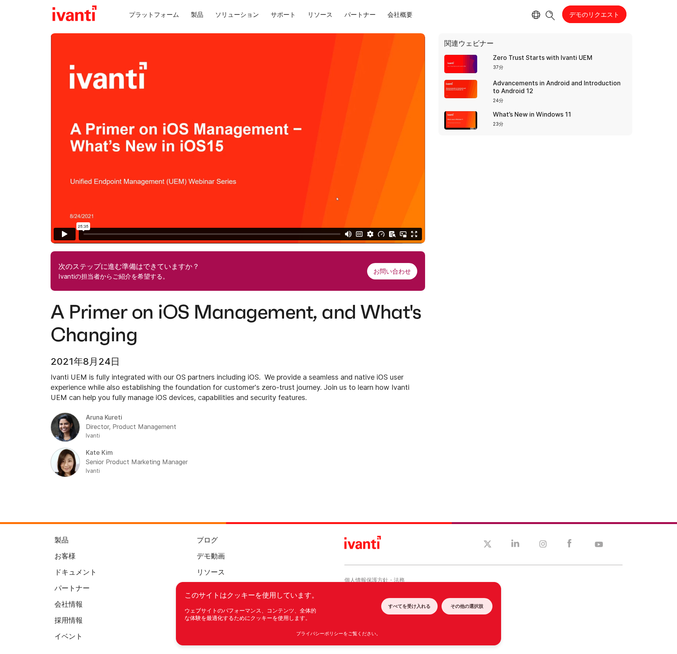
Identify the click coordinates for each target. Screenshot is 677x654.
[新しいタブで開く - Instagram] (543, 545)
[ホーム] (74, 14)
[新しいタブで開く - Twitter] (487, 545)
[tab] (154, 16)
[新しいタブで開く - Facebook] (569, 545)
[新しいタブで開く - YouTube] (599, 545)
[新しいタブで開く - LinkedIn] (515, 545)
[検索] (550, 14)
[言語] (534, 15)
